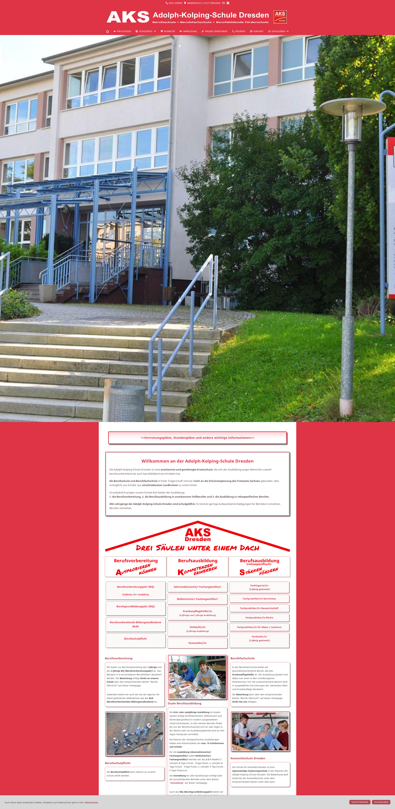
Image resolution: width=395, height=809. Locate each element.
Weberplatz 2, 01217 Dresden (203, 3)
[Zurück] (174, 677)
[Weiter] (220, 677)
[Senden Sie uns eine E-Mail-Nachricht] (223, 3)
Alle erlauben (381, 802)
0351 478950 (175, 3)
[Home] (107, 31)
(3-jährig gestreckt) (259, 589)
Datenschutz (91, 802)
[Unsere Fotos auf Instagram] (228, 3)
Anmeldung (176, 782)
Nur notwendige (359, 802)
